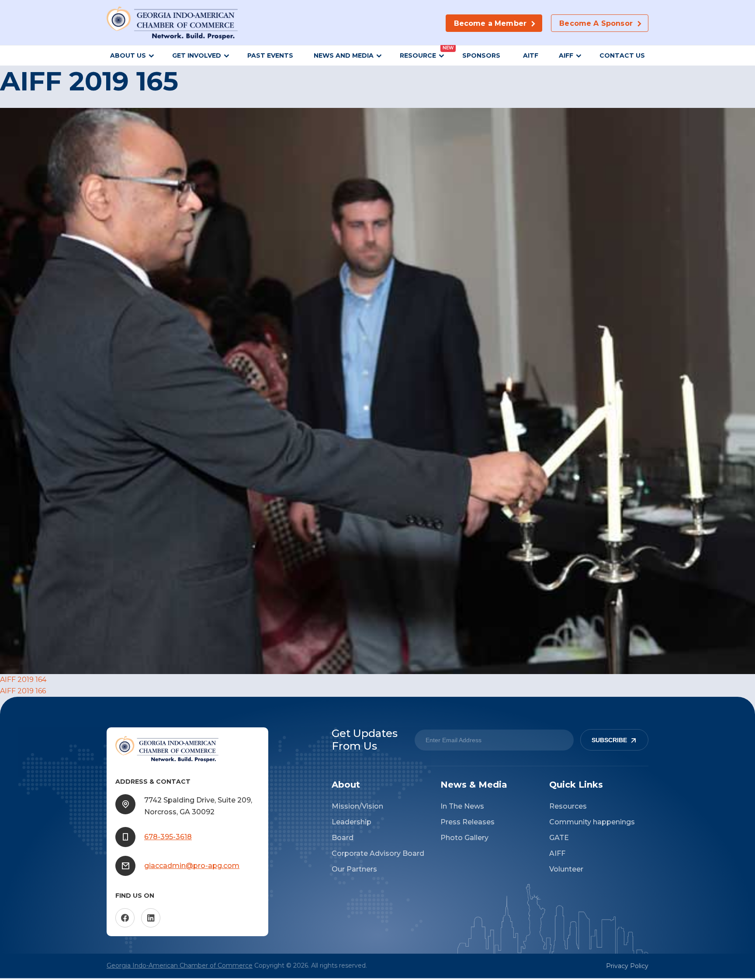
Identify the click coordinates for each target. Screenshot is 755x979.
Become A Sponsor (596, 23)
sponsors (482, 55)
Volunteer (566, 869)
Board (342, 838)
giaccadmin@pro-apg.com (191, 865)
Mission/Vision (357, 806)
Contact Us (622, 55)
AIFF (566, 55)
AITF (530, 55)
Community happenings (592, 822)
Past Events (270, 55)
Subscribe (609, 740)
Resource (418, 55)
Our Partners (354, 869)
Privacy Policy (627, 966)
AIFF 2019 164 (23, 679)
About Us (128, 55)
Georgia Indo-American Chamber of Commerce (180, 965)
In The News (462, 806)
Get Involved (196, 55)
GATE (559, 838)
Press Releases (467, 822)
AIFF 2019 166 (23, 691)
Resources (568, 806)
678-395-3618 (168, 837)
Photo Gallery (464, 838)
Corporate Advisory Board (378, 853)
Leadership (351, 822)
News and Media (344, 55)
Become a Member (490, 23)
